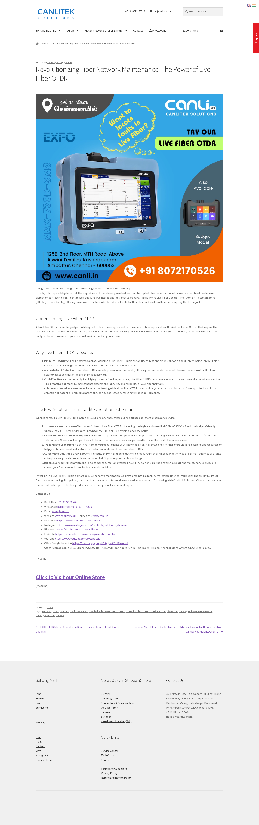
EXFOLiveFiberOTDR (137, 611)
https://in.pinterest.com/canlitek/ (77, 529)
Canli (55, 611)
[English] (249, 5)
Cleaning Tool (109, 698)
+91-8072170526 (67, 502)
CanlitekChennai (79, 611)
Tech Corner (108, 755)
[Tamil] (254, 5)
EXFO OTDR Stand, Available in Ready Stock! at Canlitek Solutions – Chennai (78, 629)
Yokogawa (42, 755)
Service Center (109, 751)
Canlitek (64, 611)
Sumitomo (42, 707)
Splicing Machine (46, 30)
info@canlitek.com (162, 11)
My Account (159, 30)
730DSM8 (46, 611)
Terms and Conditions (114, 768)
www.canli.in (100, 516)
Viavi (38, 751)
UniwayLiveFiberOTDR (200, 611)
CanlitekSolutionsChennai (103, 611)
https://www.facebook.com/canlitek (78, 520)
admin (68, 62)
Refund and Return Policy (116, 777)
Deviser (40, 746)
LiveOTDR (172, 611)
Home (43, 43)
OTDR (70, 30)
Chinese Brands (45, 760)
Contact (138, 30)
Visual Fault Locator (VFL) (116, 721)
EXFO (122, 611)
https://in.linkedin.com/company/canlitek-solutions (86, 534)
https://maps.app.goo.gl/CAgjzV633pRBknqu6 (100, 543)
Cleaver (105, 694)
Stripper (106, 716)
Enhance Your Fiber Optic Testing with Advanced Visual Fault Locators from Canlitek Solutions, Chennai (178, 629)
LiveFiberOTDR (157, 611)
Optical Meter (109, 707)
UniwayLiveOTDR (45, 615)
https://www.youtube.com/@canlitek (77, 538)
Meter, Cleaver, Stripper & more (103, 30)
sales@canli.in (60, 511)
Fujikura (40, 698)
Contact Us (107, 760)
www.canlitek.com (65, 516)
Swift (39, 703)
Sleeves (105, 712)
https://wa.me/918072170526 (74, 506)
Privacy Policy (109, 773)
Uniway (183, 611)
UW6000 (60, 615)
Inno (38, 694)
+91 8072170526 (136, 11)
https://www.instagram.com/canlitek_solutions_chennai (92, 525)
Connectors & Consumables (117, 703)
